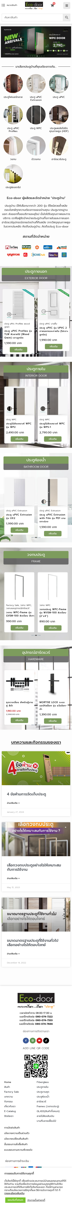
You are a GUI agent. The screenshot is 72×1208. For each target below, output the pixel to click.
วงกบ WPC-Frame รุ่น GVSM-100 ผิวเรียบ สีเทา (20, 614)
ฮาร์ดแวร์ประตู (59, 159)
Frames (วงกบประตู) (48, 1106)
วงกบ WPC (25, 605)
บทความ (8, 1097)
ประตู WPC (36, 128)
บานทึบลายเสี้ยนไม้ (46, 1121)
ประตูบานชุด (43, 1092)
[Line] (33, 1041)
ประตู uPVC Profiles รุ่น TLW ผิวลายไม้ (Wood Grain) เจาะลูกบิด (18, 334)
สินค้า (7, 1087)
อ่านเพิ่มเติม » (13, 803)
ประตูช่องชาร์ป (13, 187)
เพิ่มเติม (19, 349)
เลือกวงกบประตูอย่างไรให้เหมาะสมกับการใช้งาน (34, 867)
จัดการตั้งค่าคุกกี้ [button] (36, 1200)
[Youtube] (39, 1041)
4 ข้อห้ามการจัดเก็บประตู (26, 794)
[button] (32, 353)
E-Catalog (10, 1111)
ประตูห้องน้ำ (43, 1097)
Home (7, 1082)
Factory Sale (12, 605)
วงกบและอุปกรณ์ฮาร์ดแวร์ (17, 608)
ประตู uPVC (59, 97)
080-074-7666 (44, 1024)
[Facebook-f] (26, 1041)
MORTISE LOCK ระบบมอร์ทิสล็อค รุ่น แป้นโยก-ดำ (53, 706)
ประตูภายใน (42, 1087)
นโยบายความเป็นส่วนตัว (16, 1133)
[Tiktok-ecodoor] (46, 1041)
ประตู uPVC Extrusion (36, 98)
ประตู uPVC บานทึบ (48, 323)
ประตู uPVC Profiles (13, 129)
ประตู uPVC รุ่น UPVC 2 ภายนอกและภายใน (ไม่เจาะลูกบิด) (53, 331)
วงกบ (13, 159)
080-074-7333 (44, 1020)
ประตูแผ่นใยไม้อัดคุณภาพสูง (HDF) (59, 129)
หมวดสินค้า (12, 5)
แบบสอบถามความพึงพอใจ (18, 1150)
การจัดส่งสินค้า (12, 1128)
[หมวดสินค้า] (3, 5)
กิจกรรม (8, 1101)
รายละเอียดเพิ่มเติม (14, 1193)
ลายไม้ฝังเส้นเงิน (45, 1116)
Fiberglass (43, 1082)
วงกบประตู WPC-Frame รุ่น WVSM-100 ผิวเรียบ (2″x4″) (52, 613)
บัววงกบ (36, 159)
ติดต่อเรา (8, 1116)
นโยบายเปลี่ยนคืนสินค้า (16, 1139)
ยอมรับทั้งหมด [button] (15, 1200)
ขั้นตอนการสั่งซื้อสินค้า (16, 1144)
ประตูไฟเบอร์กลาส (13, 97)
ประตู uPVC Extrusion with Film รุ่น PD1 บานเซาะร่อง (52, 518)
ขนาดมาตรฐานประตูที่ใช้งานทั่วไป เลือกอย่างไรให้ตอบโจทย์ (32, 943)
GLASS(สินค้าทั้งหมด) (48, 1111)
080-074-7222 (44, 1017)
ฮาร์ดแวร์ (41, 1101)
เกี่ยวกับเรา (10, 1106)
